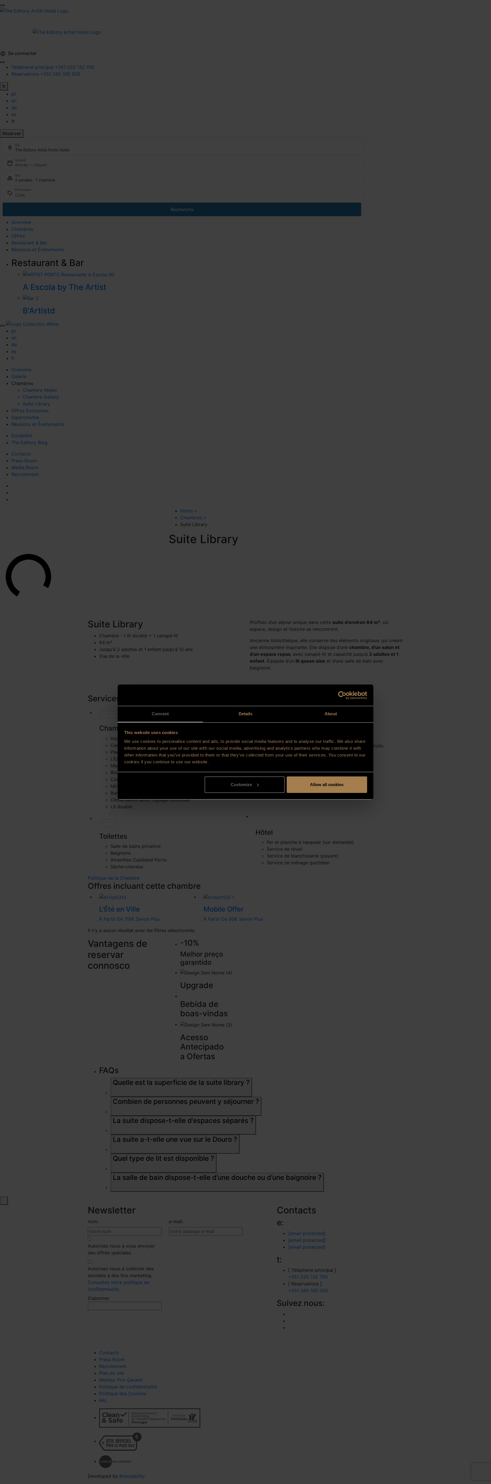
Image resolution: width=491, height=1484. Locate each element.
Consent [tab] (160, 713)
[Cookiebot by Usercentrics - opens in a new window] (342, 695)
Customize (241, 784)
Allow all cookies (327, 784)
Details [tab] (246, 713)
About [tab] (330, 713)
